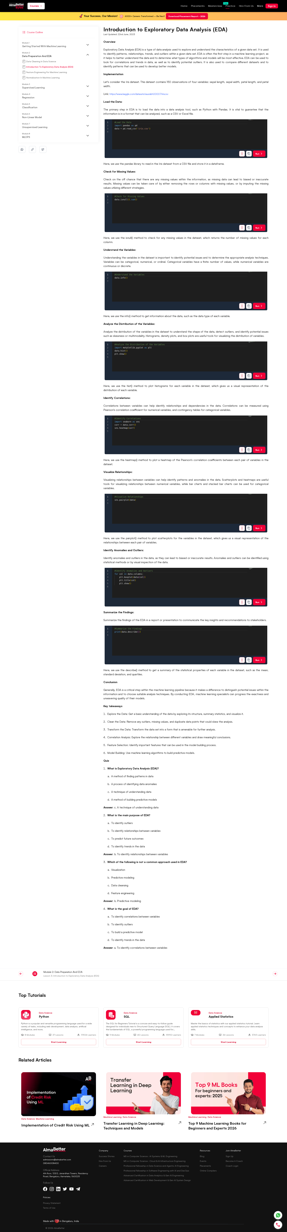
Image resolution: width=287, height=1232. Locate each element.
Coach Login (232, 1166)
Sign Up (229, 1156)
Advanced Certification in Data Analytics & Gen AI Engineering (154, 1175)
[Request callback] (278, 1225)
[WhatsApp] (278, 1215)
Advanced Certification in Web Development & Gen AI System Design (157, 1180)
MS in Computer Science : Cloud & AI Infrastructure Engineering (155, 1161)
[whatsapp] (22, 149)
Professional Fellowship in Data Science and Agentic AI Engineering (156, 1166)
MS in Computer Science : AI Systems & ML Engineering (150, 1156)
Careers (103, 1166)
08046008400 (51, 1163)
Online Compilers (208, 1170)
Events (203, 1161)
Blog (202, 1156)
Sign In (272, 5)
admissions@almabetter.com (57, 1159)
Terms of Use (49, 1208)
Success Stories (107, 1156)
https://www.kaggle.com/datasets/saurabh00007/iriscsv (139, 93)
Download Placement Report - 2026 (186, 16)
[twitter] (42, 149)
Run (257, 153)
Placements (205, 1166)
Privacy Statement (52, 1203)
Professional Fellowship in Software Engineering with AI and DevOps (156, 1170)
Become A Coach (234, 1161)
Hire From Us (105, 1161)
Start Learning (58, 1042)
